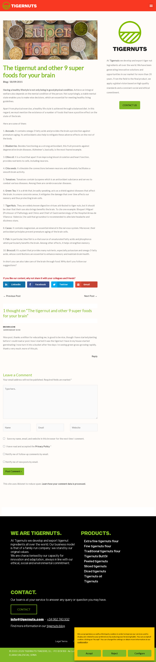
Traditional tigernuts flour (102, 551)
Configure (140, 653)
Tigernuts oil (93, 576)
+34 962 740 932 (58, 619)
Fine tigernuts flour (97, 546)
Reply (95, 356)
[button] (151, 5)
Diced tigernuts (95, 571)
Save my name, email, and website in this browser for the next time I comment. (45, 438)
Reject (114, 653)
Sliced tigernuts (95, 566)
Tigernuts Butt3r (96, 556)
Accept (89, 653)
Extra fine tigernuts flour (101, 541)
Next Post (90, 296)
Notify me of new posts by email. (21, 461)
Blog (5, 81)
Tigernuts (91, 581)
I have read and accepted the (28, 446)
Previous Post (12, 296)
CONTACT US (130, 105)
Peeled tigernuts (96, 561)
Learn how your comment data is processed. (64, 483)
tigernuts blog (56, 626)
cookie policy (82, 642)
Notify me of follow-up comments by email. (26, 454)
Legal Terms (61, 641)
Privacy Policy (42, 446)
